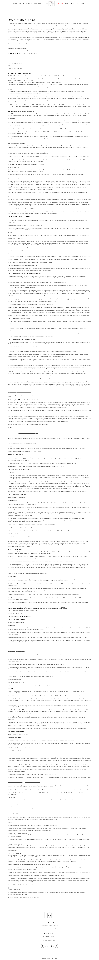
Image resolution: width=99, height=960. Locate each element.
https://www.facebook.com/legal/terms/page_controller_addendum (24, 273)
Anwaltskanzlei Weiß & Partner (32, 782)
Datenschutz (52, 940)
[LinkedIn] (47, 946)
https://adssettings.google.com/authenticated (19, 616)
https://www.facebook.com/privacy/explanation (19, 318)
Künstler (21, 3)
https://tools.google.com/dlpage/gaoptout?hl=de (20, 536)
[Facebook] (42, 946)
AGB (49, 940)
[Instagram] (56, 946)
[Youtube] (52, 946)
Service (67, 3)
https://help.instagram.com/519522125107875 (19, 392)
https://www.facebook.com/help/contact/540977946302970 (22, 265)
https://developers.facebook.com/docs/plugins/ (19, 469)
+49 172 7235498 (49, 933)
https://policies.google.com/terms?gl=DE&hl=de (31, 608)
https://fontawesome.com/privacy (16, 682)
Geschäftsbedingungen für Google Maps (57, 608)
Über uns (15, 3)
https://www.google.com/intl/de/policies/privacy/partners (22, 527)
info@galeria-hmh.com (49, 936)
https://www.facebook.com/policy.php (28, 433)
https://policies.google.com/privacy (16, 250)
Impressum (45, 940)
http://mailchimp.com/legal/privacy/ (16, 750)
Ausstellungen (74, 3)
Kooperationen (38, 3)
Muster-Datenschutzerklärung (15, 782)
